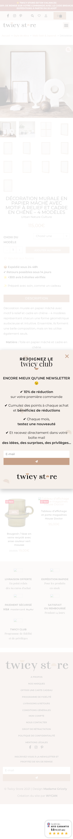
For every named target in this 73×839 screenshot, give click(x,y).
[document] (36, 419)
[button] (66, 356)
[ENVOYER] (36, 461)
